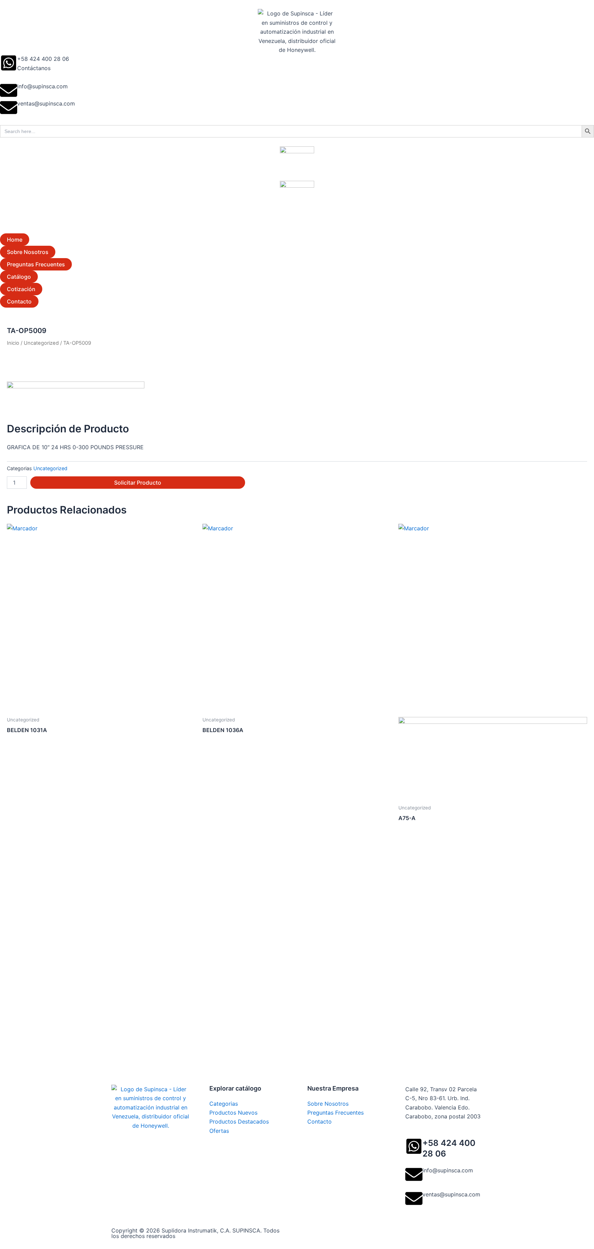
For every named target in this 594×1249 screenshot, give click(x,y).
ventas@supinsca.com (46, 103)
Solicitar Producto (137, 482)
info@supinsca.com (42, 86)
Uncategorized (41, 343)
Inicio (13, 343)
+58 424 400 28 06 (43, 58)
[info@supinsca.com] (8, 90)
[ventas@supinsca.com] (8, 107)
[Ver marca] (75, 396)
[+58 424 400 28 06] (8, 62)
